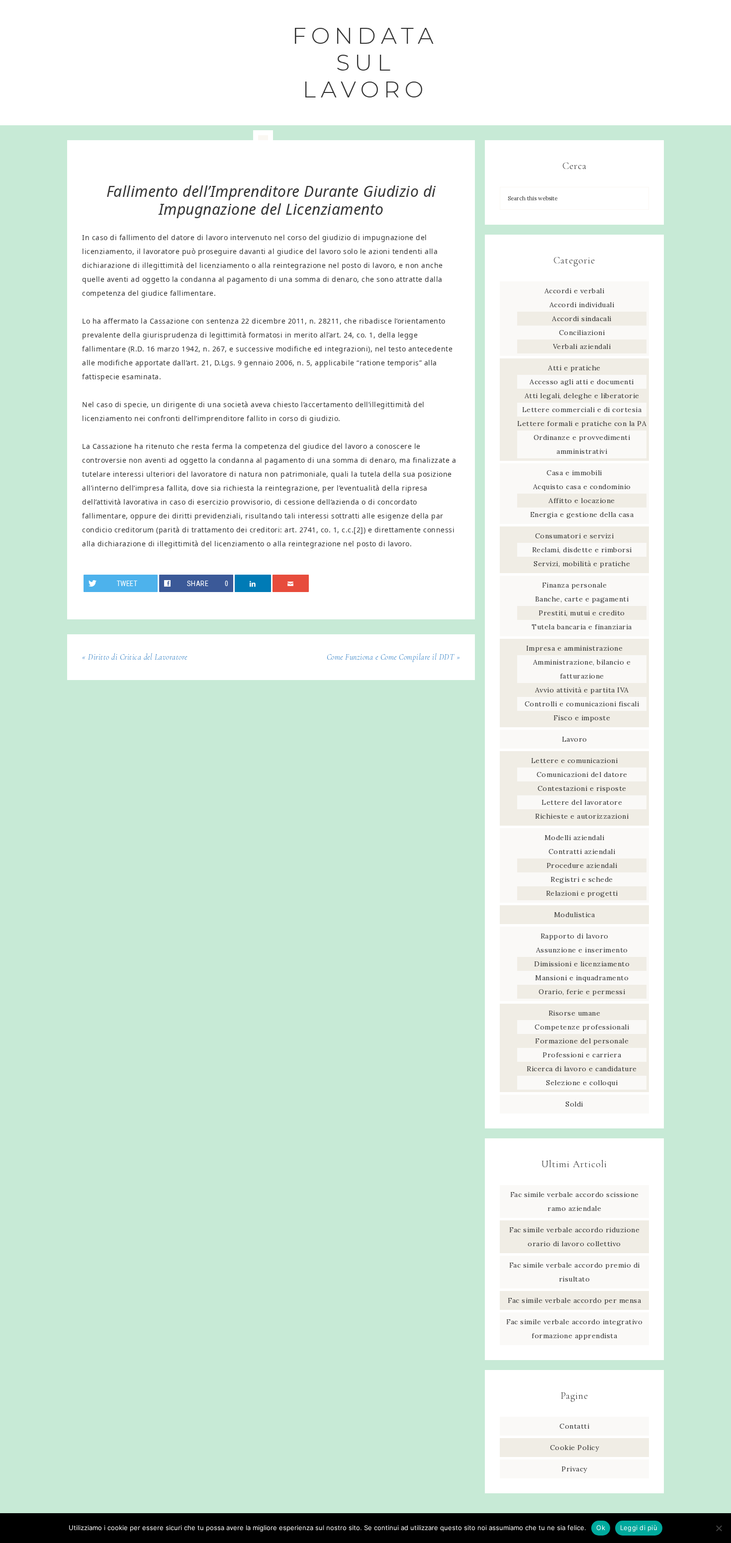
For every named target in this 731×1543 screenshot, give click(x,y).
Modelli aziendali (575, 837)
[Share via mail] (291, 583)
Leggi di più (638, 1528)
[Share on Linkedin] (253, 583)
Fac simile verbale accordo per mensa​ (574, 1300)
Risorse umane (574, 1013)
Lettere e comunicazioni (574, 760)
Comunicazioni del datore (582, 774)
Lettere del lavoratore (582, 802)
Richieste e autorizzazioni (582, 816)
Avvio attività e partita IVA (582, 690)
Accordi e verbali (575, 290)
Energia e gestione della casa (582, 514)
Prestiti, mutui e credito (582, 612)
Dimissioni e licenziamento (582, 963)
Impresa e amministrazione (574, 648)
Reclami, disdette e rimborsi (582, 549)
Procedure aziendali (582, 865)
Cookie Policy (574, 1447)
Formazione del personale (582, 1040)
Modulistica (574, 914)
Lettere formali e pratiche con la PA (581, 423)
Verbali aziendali (582, 346)
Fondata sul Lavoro (365, 62)
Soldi (574, 1104)
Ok (600, 1528)
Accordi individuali (582, 304)
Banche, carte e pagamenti (582, 599)
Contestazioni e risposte (582, 788)
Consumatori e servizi (574, 535)
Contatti (574, 1426)
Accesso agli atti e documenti (582, 381)
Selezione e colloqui (582, 1082)
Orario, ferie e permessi (582, 991)
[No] (719, 1528)
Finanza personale (574, 585)
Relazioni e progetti (582, 893)
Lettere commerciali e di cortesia (582, 409)
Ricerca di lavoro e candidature (582, 1068)
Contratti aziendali (582, 851)
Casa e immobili (574, 472)
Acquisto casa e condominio (582, 486)
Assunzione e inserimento (582, 949)
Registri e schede (581, 879)
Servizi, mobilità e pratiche (582, 563)
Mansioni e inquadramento (582, 977)
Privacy (574, 1468)
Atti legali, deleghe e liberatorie (582, 395)
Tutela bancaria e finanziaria (582, 626)
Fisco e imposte (582, 717)
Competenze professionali (582, 1027)
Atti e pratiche (574, 367)
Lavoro (574, 739)
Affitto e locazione (581, 500)
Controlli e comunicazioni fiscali (582, 703)
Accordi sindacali (582, 318)
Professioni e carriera (582, 1054)
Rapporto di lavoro (575, 936)
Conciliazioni (582, 332)
